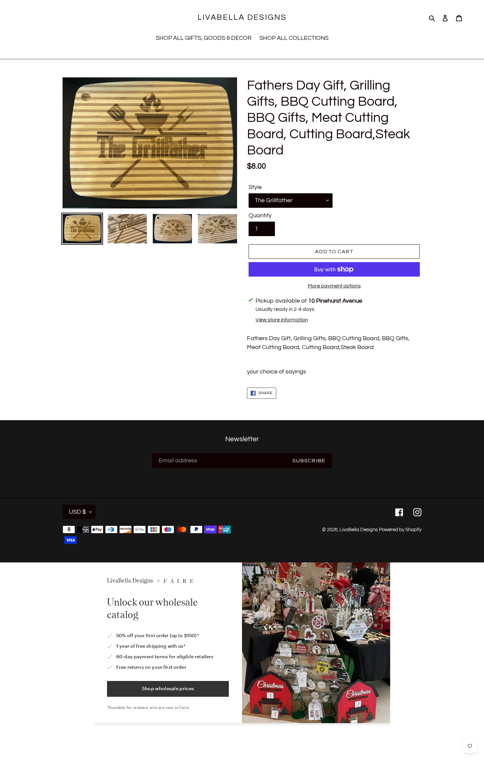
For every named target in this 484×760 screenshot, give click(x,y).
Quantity (260, 215)
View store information (281, 319)
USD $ (77, 512)
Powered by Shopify (400, 529)
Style (255, 187)
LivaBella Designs (242, 17)
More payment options (334, 285)
